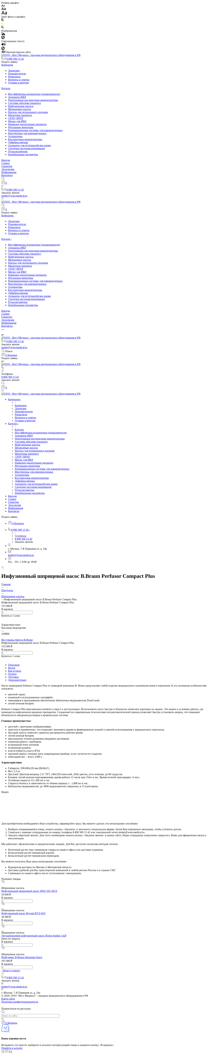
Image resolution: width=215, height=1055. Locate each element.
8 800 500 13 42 (15, 58)
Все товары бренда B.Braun (17, 639)
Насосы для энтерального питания (28, 112)
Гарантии (6, 166)
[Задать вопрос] (2, 618)
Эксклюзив (7, 169)
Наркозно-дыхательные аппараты (27, 124)
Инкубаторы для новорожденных (27, 133)
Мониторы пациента (20, 115)
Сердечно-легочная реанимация (26, 148)
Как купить (14, 670)
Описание (14, 664)
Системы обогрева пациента (24, 103)
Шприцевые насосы (19, 109)
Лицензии (14, 70)
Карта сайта (8, 998)
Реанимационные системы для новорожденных (35, 130)
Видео (11, 667)
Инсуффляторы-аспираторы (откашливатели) (34, 94)
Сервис (5, 163)
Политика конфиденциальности (19, 1001)
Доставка (13, 676)
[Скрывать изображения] (3, 38)
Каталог (6, 88)
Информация (8, 172)
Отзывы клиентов (18, 82)
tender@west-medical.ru (14, 195)
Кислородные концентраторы (25, 139)
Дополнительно (17, 680)
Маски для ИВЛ (17, 121)
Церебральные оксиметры (23, 154)
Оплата (12, 673)
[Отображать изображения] (3, 34)
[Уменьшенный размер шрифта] (3, 5)
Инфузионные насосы (20, 106)
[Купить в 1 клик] (3, 882)
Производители (17, 73)
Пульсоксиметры (18, 151)
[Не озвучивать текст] (3, 49)
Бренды (5, 160)
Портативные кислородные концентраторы (33, 100)
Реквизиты (14, 76)
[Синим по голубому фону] (2, 27)
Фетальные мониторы (20, 127)
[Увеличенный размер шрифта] (4, 13)
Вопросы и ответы (18, 79)
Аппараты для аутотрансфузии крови (29, 145)
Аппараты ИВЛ (17, 97)
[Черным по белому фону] (2, 20)
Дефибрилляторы (18, 142)
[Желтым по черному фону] (2, 24)
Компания (7, 64)
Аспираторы (15, 136)
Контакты (7, 175)
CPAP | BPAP (15, 118)
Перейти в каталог (12, 1048)
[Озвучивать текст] (3, 45)
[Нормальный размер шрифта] (3, 9)
